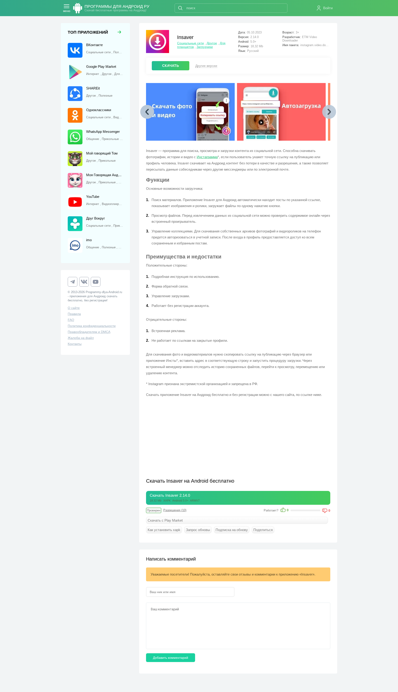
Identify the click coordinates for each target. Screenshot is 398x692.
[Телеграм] (72, 282)
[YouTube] (95, 282)
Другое (212, 43)
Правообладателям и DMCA (89, 332)
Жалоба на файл (81, 338)
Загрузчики (204, 47)
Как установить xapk (164, 530)
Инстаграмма (207, 157)
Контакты (75, 344)
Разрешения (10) (174, 510)
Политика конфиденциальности (92, 326)
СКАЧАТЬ (170, 66)
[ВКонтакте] (84, 282)
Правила (74, 314)
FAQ (71, 320)
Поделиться (263, 530)
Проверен (153, 510)
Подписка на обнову (232, 530)
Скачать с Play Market (165, 520)
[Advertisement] (192, 434)
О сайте (74, 308)
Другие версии (206, 66)
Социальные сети (190, 43)
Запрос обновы (198, 530)
